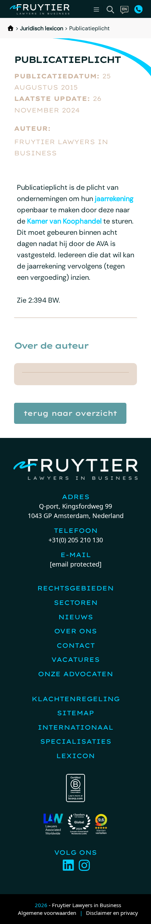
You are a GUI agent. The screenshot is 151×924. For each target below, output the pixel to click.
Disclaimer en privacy (112, 912)
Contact (76, 645)
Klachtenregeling (76, 699)
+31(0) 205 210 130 (75, 540)
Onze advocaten (75, 674)
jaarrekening (114, 198)
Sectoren (76, 603)
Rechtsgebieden (75, 588)
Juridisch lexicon (41, 28)
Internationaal (75, 727)
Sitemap (75, 713)
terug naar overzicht (70, 413)
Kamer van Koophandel (64, 221)
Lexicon (75, 756)
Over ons (75, 631)
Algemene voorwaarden (47, 912)
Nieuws (75, 617)
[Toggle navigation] (96, 9)
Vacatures (75, 659)
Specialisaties (75, 741)
